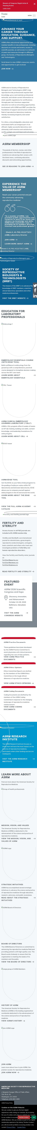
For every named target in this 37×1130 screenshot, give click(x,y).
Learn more (6, 8)
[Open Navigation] (34, 16)
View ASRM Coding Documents (13, 708)
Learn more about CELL (13, 436)
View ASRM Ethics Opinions (17, 683)
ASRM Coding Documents (14, 691)
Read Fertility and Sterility (16, 571)
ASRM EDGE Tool (9, 480)
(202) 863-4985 (14, 1099)
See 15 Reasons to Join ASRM (16, 166)
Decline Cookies (23, 1117)
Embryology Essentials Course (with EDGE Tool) (17, 361)
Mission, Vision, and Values (15, 825)
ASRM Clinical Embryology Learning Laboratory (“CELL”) (16, 422)
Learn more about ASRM (17, 244)
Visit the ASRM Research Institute (14, 760)
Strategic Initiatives (12, 884)
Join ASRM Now (8, 1072)
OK (34, 1117)
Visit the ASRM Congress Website (13, 614)
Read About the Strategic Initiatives (14, 899)
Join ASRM (10, 240)
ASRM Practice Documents (15, 642)
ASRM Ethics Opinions (13, 667)
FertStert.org (10, 560)
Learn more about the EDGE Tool (15, 496)
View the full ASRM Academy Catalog (16, 507)
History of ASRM (9, 1005)
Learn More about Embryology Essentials (13, 376)
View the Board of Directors (16, 962)
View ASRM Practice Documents (14, 658)
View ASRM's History (11, 1021)
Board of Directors (11, 944)
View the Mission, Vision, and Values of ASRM (16, 839)
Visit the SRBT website (14, 298)
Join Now (6, 69)
